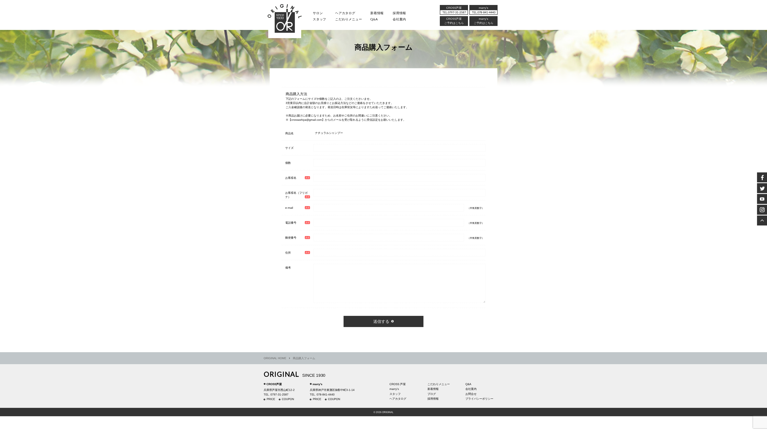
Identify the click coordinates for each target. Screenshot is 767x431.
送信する (381, 321)
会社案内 (399, 19)
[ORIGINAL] (285, 20)
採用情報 (399, 13)
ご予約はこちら (483, 23)
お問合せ (471, 393)
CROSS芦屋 (274, 384)
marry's (317, 384)
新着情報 (433, 388)
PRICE (271, 399)
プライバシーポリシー (479, 398)
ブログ (431, 393)
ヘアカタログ (345, 13)
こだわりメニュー (438, 384)
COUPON (288, 399)
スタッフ (319, 19)
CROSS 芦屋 (397, 384)
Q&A (374, 19)
